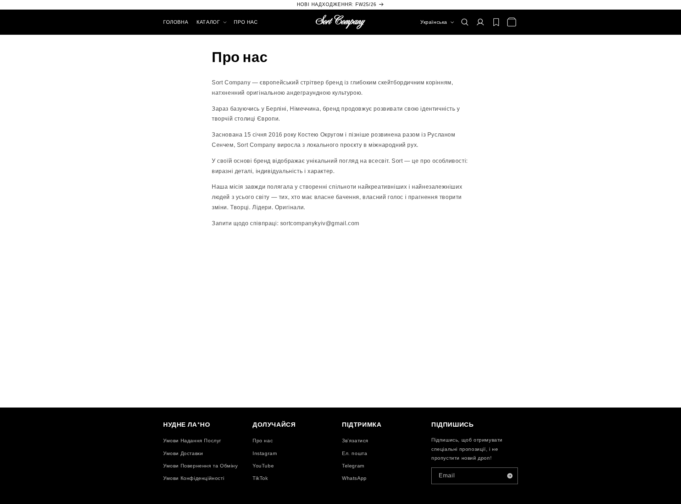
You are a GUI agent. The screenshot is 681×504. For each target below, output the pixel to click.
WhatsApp (354, 478)
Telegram (353, 466)
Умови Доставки (183, 453)
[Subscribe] (509, 475)
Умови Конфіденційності (193, 478)
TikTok (260, 478)
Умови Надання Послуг (192, 441)
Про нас (263, 441)
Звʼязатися (355, 441)
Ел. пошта (354, 453)
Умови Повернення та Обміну (200, 466)
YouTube (263, 466)
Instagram (265, 453)
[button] (210, 22)
